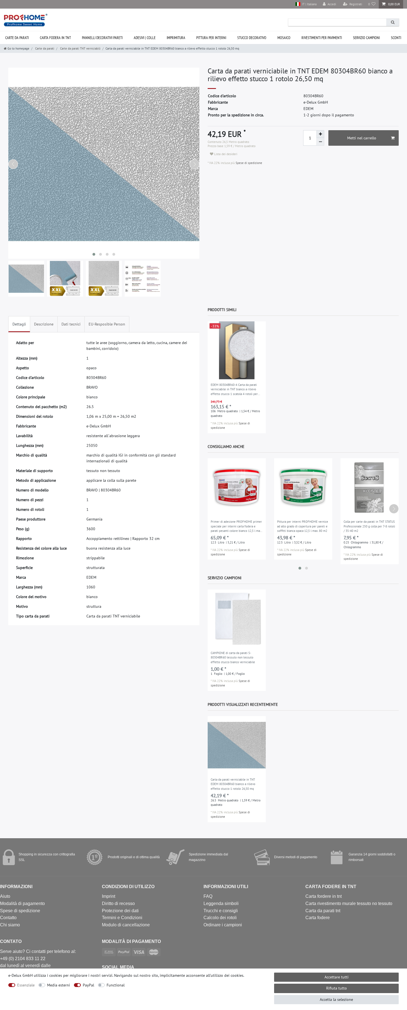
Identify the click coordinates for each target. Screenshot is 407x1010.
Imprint (108, 896)
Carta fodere (317, 917)
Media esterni (58, 985)
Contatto (8, 917)
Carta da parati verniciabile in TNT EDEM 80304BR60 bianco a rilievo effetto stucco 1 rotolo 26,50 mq (233, 784)
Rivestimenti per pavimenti (322, 37)
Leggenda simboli (221, 903)
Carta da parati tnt (322, 910)
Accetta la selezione (336, 999)
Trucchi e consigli (221, 910)
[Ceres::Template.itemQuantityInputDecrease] (320, 142)
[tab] (19, 324)
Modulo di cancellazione (126, 924)
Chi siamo (10, 924)
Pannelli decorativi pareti (102, 37)
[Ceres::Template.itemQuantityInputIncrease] (320, 134)
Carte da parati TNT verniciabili (80, 48)
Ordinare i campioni (223, 924)
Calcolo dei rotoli (220, 917)
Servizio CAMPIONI (366, 37)
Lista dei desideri (225, 154)
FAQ (208, 896)
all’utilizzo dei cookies (224, 975)
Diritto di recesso (118, 903)
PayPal (88, 985)
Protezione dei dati (120, 910)
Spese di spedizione (248, 163)
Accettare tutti (336, 977)
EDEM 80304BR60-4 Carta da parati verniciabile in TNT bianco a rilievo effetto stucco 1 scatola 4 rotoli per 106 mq (234, 390)
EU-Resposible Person (107, 324)
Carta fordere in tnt (323, 896)
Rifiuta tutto (336, 988)
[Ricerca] (392, 22)
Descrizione (43, 324)
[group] (237, 350)
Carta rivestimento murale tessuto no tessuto (348, 903)
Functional (116, 985)
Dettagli (19, 324)
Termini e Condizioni (122, 917)
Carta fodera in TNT (55, 37)
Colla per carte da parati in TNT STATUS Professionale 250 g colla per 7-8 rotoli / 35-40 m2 (369, 526)
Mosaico (283, 37)
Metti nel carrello (361, 137)
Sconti (396, 37)
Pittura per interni (211, 37)
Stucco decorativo (251, 37)
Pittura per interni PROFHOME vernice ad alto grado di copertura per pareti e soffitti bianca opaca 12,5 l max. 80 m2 (302, 526)
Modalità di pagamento (22, 903)
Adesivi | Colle (145, 37)
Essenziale (26, 985)
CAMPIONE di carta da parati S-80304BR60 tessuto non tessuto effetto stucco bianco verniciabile (233, 657)
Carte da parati (44, 48)
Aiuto (5, 896)
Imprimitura (176, 37)
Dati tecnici (71, 324)
